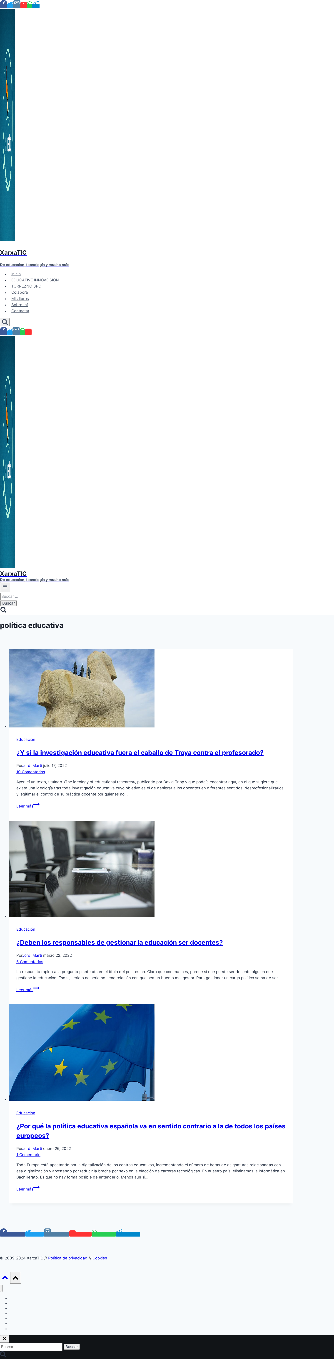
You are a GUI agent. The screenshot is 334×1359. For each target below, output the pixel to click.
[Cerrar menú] (1, 1288)
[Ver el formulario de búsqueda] (5, 322)
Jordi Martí (32, 765)
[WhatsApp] (29, 6)
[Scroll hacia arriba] (5, 1278)
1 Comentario (28, 1154)
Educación (25, 739)
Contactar (20, 311)
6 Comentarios (29, 961)
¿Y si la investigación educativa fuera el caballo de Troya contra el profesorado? (140, 752)
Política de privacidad (67, 1258)
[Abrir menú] (5, 587)
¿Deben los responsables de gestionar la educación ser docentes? (119, 942)
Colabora (19, 292)
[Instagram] (16, 6)
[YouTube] (23, 6)
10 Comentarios (30, 772)
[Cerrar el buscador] (4, 1339)
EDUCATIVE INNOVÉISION (35, 280)
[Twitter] (10, 6)
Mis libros (20, 298)
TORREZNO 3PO (26, 286)
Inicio (16, 274)
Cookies (99, 1258)
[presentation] (151, 689)
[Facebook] (3, 6)
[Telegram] (36, 6)
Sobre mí (19, 305)
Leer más (28, 806)
